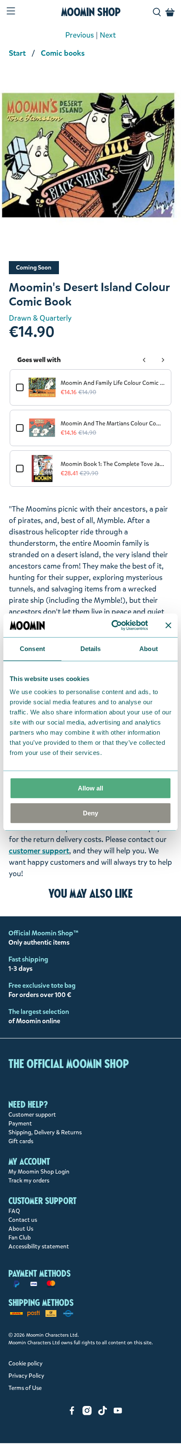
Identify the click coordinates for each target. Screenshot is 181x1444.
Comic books (63, 53)
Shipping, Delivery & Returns (45, 1132)
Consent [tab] (32, 648)
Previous (79, 35)
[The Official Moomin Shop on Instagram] (87, 1413)
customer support (39, 851)
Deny (90, 813)
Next (108, 35)
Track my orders (28, 1181)
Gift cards (20, 1141)
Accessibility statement (38, 1246)
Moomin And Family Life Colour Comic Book (113, 383)
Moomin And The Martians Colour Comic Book (113, 424)
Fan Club (19, 1238)
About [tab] (148, 648)
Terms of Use (25, 1388)
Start (17, 53)
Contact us (22, 1220)
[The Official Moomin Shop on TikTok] (102, 1413)
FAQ (14, 1211)
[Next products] (163, 360)
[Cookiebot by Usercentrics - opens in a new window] (112, 625)
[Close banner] (168, 625)
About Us (20, 1229)
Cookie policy (25, 1364)
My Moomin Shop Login (38, 1172)
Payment (20, 1124)
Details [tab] (90, 648)
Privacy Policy (26, 1376)
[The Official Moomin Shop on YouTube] (117, 1413)
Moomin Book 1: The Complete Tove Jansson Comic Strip (113, 464)
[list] (90, 160)
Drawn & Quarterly (40, 318)
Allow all (90, 788)
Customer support (32, 1115)
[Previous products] (144, 360)
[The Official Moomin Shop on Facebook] (72, 1413)
